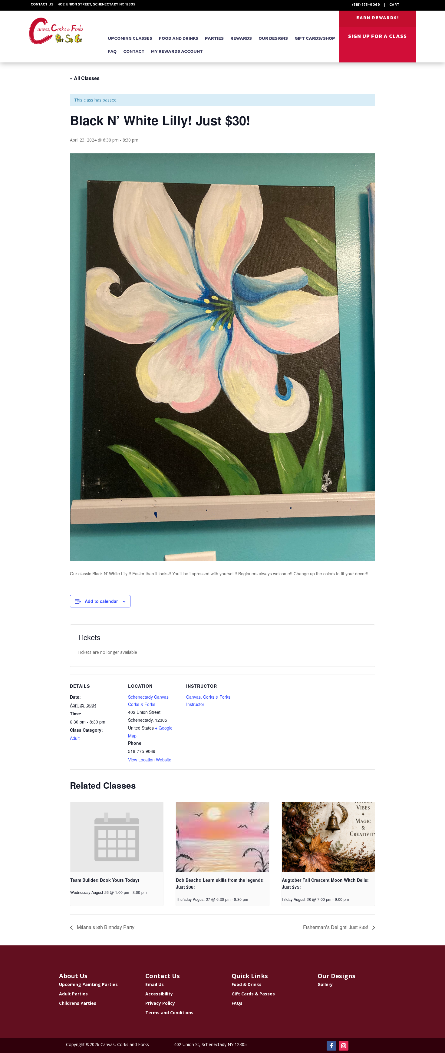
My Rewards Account (177, 51)
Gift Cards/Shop (315, 38)
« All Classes (85, 78)
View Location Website (149, 760)
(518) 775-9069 (366, 4)
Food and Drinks (178, 38)
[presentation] (116, 837)
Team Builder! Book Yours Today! (104, 880)
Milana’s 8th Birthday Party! (106, 927)
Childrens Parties (77, 1003)
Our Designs (273, 38)
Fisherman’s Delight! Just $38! (336, 927)
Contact (133, 51)
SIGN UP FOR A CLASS (377, 36)
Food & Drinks (247, 984)
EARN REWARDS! (377, 18)
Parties (214, 38)
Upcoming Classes (130, 38)
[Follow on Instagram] (343, 1046)
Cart (394, 4)
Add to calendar (101, 601)
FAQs (237, 1003)
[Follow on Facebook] (331, 1046)
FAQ (112, 51)
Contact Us (42, 4)
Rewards (241, 38)
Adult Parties (73, 994)
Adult (75, 738)
